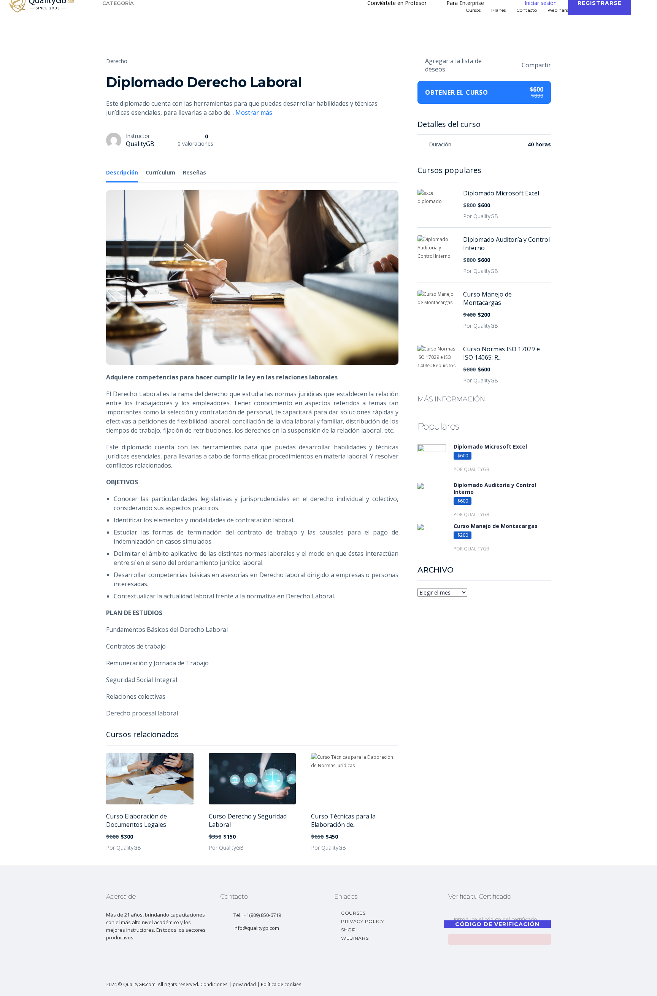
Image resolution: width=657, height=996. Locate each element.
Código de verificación (497, 924)
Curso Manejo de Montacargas (487, 298)
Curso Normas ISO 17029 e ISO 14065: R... (501, 353)
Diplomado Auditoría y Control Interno (506, 243)
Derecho (116, 61)
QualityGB (140, 144)
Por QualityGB (123, 847)
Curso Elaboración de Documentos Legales (136, 820)
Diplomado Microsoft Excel (501, 193)
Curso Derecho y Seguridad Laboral (248, 820)
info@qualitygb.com (256, 928)
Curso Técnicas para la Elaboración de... (343, 820)
